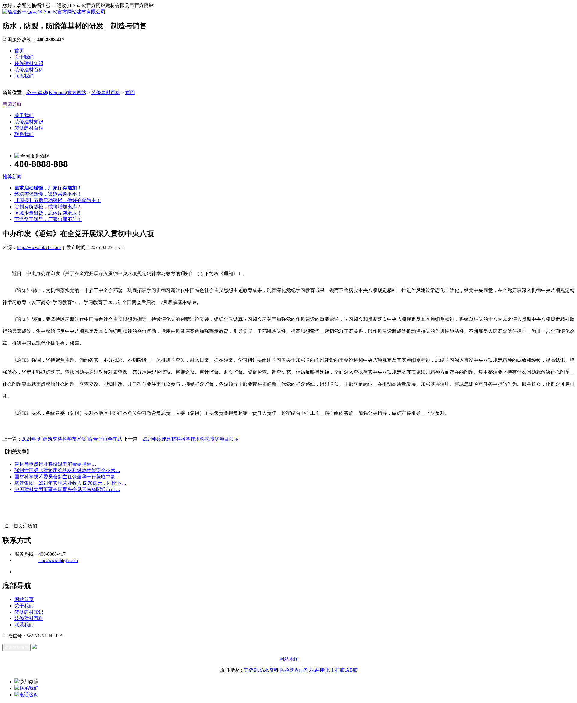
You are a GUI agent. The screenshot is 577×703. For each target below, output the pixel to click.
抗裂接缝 (319, 670)
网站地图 (289, 659)
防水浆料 (269, 670)
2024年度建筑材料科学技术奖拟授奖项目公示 (190, 438)
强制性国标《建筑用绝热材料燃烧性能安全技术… (67, 470)
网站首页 (24, 599)
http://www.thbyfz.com (39, 247)
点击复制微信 (16, 647)
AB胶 (352, 670)
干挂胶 (337, 670)
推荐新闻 (12, 176)
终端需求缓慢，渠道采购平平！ (48, 194)
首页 (19, 50)
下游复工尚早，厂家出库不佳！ (48, 219)
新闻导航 (12, 104)
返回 (130, 92)
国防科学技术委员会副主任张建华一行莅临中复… (67, 476)
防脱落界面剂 (294, 670)
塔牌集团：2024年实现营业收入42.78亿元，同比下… (70, 483)
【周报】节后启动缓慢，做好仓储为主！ (57, 200)
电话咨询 (28, 694)
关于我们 (24, 57)
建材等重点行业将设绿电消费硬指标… (55, 464)
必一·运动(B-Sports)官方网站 (56, 92)
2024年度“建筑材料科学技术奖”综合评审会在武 (72, 438)
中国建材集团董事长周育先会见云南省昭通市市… (67, 489)
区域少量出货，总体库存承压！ (48, 213)
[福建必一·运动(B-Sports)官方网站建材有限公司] (53, 11)
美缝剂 (251, 670)
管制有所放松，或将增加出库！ (48, 206)
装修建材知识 (28, 63)
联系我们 (24, 75)
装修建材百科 (28, 69)
